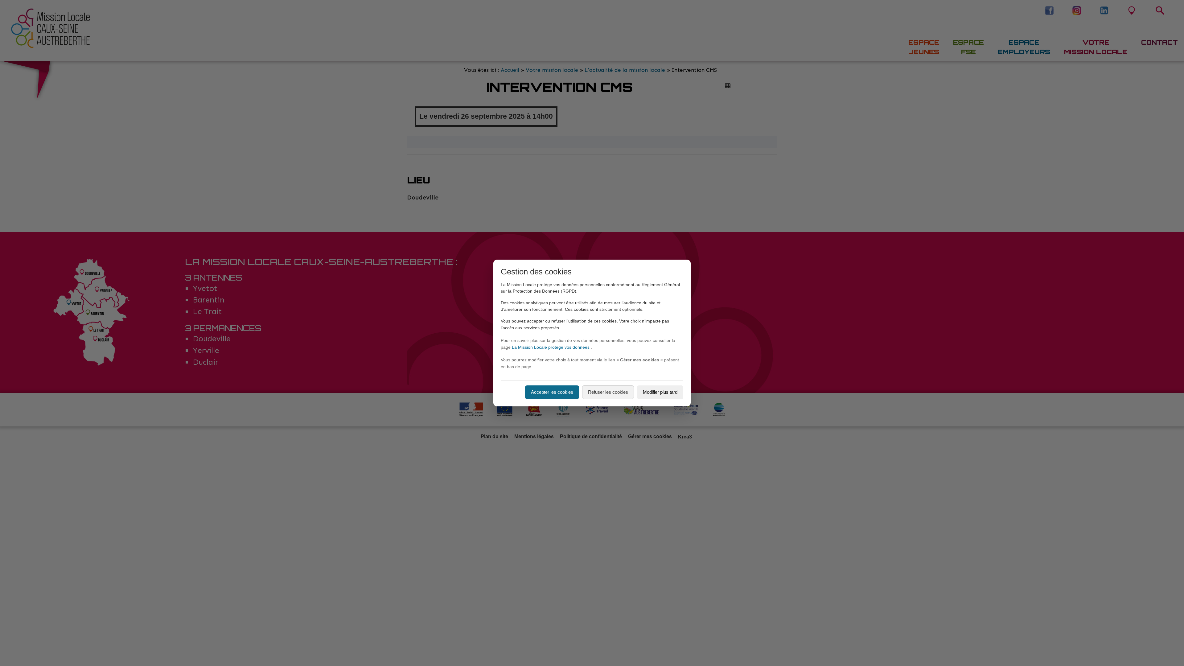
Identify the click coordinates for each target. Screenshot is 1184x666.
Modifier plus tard (660, 392)
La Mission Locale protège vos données (551, 347)
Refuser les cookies (608, 392)
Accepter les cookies (552, 392)
